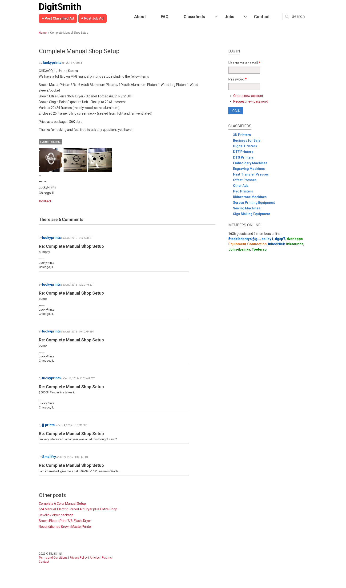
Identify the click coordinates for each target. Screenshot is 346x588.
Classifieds (194, 16)
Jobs (229, 16)
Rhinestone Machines (250, 197)
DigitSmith (60, 7)
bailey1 (268, 239)
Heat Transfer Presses (251, 174)
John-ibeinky (239, 249)
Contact (262, 16)
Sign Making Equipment (251, 214)
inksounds (294, 244)
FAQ (165, 16)
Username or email (244, 63)
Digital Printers (245, 146)
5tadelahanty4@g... (244, 239)
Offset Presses (245, 180)
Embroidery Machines (250, 163)
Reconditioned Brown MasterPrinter (65, 526)
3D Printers (242, 135)
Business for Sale (246, 140)
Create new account (248, 96)
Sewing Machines (246, 208)
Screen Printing (50, 141)
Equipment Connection (247, 244)
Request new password (250, 101)
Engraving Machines (249, 169)
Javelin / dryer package (56, 515)
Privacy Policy (79, 557)
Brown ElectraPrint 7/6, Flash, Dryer (65, 521)
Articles (95, 557)
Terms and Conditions (53, 557)
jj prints (48, 425)
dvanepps (295, 239)
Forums (107, 557)
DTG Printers (243, 157)
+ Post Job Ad (92, 18)
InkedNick (276, 244)
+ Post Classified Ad (58, 18)
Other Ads (241, 186)
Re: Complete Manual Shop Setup (71, 246)
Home (43, 32)
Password (237, 79)
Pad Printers (243, 191)
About (140, 16)
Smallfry (49, 457)
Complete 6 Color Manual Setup (62, 503)
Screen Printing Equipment (254, 202)
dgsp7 (280, 239)
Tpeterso (259, 249)
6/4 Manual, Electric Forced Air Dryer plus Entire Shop (78, 509)
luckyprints (52, 62)
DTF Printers (243, 152)
